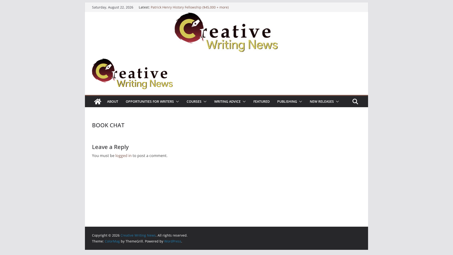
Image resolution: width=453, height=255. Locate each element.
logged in (123, 155)
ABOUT (112, 101)
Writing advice (227, 101)
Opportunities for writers (150, 101)
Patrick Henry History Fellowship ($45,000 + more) (190, 7)
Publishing (287, 101)
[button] (176, 101)
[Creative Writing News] (226, 15)
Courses (194, 101)
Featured (261, 101)
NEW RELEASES (322, 101)
